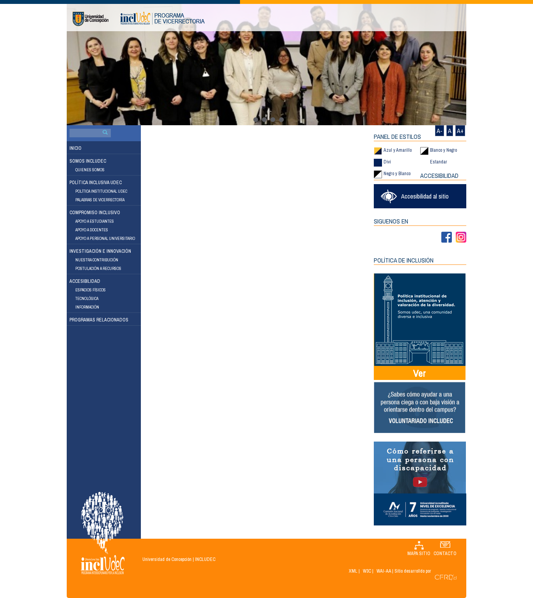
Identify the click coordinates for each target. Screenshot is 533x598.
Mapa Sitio (418, 553)
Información (87, 307)
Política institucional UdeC (101, 191)
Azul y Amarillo (398, 150)
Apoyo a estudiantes (94, 221)
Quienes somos (90, 169)
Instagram (461, 237)
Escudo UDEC (90, 19)
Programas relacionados (98, 320)
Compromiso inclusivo (94, 212)
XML (353, 571)
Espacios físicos (90, 290)
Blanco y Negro (443, 150)
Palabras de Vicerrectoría (99, 199)
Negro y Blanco (397, 173)
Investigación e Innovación (100, 251)
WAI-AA (384, 571)
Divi (387, 162)
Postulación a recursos (98, 268)
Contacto (445, 553)
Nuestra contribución (96, 260)
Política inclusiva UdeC (95, 182)
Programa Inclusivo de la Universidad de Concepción (162, 18)
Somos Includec (87, 161)
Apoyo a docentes (91, 229)
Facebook (446, 237)
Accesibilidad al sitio (425, 196)
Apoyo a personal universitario (105, 238)
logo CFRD (446, 577)
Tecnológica (86, 298)
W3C (367, 571)
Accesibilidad (84, 281)
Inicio (75, 148)
